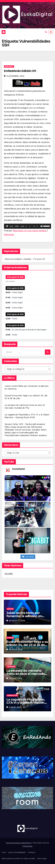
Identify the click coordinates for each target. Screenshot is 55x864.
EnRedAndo (9, 66)
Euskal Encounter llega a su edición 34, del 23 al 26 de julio (27, 645)
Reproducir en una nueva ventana (29, 230)
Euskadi (10, 637)
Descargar (9, 234)
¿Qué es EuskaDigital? (17, 852)
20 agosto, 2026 (17, 620)
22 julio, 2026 (16, 649)
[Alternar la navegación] (51, 32)
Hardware (11, 666)
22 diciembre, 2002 (15, 76)
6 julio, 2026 (15, 707)
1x (30, 226)
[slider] (46, 226)
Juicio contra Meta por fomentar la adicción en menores (24, 616)
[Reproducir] (7, 226)
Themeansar (27, 846)
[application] (27, 226)
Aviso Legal (41, 858)
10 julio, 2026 (15, 678)
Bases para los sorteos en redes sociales (18, 858)
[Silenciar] (41, 226)
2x (37, 226)
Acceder (9, 573)
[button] (46, 32)
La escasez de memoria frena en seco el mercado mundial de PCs (25, 674)
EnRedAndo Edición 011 (20, 71)
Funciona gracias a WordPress (18, 843)
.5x (26, 226)
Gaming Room (12, 695)
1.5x (34, 226)
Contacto (31, 852)
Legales (10, 609)
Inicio (4, 852)
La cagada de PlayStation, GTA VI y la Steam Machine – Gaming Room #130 (27, 703)
